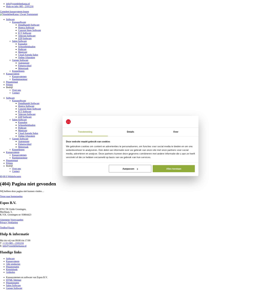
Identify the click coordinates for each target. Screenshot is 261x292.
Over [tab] (175, 131)
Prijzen (9, 84)
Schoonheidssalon (26, 46)
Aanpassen (128, 168)
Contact (15, 92)
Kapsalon (22, 44)
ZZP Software (25, 38)
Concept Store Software (29, 30)
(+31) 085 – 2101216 (13, 243)
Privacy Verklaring (9, 222)
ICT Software (24, 33)
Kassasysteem (12, 73)
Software (10, 19)
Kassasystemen (19, 76)
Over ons (16, 90)
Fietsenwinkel (24, 65)
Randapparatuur (19, 79)
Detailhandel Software (28, 25)
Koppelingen (18, 71)
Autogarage (23, 63)
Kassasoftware (19, 22)
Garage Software (20, 60)
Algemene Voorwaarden (11, 219)
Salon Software (19, 41)
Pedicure (22, 49)
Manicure (22, 52)
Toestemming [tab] (85, 131)
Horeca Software (26, 27)
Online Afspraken (26, 57)
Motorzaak (23, 68)
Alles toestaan (173, 168)
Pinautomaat (12, 82)
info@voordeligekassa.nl (14, 246)
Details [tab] (130, 131)
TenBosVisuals (7, 227)
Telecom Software (26, 35)
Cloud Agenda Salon (28, 54)
